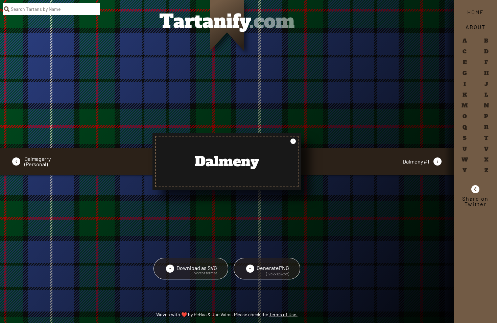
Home (475, 12)
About (476, 27)
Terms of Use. (283, 314)
